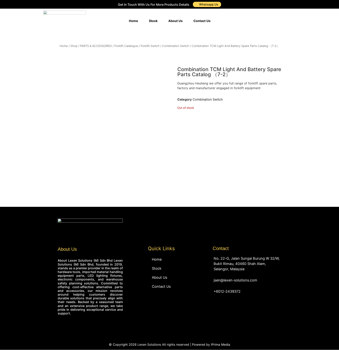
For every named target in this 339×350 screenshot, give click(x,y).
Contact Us (202, 21)
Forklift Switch (150, 46)
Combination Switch (175, 46)
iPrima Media (220, 344)
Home (133, 21)
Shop (73, 46)
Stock (153, 21)
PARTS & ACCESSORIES (96, 46)
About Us (175, 21)
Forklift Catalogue (126, 46)
